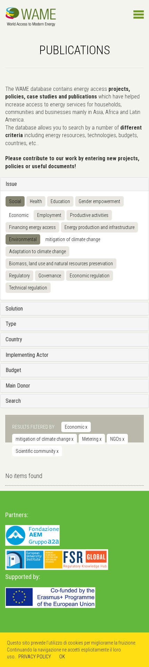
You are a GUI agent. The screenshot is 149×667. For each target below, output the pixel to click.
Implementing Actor (27, 355)
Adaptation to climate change (37, 251)
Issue (11, 184)
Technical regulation (28, 287)
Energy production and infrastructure (99, 227)
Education (60, 201)
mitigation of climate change (72, 239)
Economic (18, 215)
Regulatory (19, 275)
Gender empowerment (99, 201)
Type (11, 324)
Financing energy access (32, 227)
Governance (49, 275)
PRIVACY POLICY (34, 656)
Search (13, 401)
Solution (14, 308)
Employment (49, 215)
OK (62, 656)
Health (36, 201)
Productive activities (89, 215)
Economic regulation (89, 275)
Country (14, 339)
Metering (92, 439)
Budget (13, 370)
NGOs (117, 439)
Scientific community (37, 451)
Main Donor (18, 385)
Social (15, 201)
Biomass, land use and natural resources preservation (61, 263)
